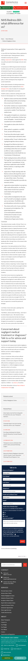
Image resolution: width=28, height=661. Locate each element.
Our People (4, 627)
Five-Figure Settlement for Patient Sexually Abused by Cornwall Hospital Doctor (12, 434)
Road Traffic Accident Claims (8, 603)
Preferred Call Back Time (10, 494)
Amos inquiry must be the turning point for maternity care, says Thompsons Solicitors (12, 414)
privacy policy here (14, 536)
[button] (14, 655)
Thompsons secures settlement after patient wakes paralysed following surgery (12, 444)
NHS (22, 59)
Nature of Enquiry (8, 470)
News (2, 39)
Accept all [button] (7, 658)
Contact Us (4, 622)
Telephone (6, 488)
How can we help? (8, 518)
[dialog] (14, 648)
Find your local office (8, 583)
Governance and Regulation (8, 634)
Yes (5, 512)
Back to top (21, 556)
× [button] (26, 636)
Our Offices (4, 629)
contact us (15, 382)
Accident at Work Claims (7, 600)
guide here (20, 530)
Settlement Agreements (7, 607)
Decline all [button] (20, 658)
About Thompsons (5, 620)
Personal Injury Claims (6, 591)
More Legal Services (6, 610)
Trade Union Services (6, 612)
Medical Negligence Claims (10, 400)
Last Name (6, 482)
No (5, 514)
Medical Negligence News (9, 41)
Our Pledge (4, 624)
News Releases (9, 39)
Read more (13, 643)
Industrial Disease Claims (7, 605)
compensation (8, 59)
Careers (3, 632)
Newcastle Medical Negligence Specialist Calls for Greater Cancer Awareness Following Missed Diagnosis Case (13, 455)
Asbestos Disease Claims (7, 598)
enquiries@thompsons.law (9, 579)
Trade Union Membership (10, 506)
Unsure (6, 516)
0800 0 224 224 (7, 574)
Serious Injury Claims (6, 593)
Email (5, 500)
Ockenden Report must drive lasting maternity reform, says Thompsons (12, 424)
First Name (6, 476)
